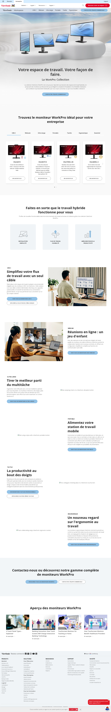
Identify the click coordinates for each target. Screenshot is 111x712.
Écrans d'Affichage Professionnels (9, 671)
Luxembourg (94, 653)
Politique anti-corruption (95, 678)
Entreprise (19, 1)
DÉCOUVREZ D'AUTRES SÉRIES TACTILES (23, 496)
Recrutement (92, 676)
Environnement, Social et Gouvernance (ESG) (99, 663)
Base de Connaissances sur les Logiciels (76, 672)
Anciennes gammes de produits (74, 674)
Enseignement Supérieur (29, 671)
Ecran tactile (26, 665)
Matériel (23, 5)
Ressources (42, 5)
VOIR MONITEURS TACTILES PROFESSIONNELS (23, 492)
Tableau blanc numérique (29, 687)
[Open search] (83, 5)
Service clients (71, 661)
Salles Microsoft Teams (28, 689)
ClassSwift (4, 689)
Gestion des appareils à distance (30, 685)
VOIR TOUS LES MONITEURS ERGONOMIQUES (83, 544)
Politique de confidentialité (47, 706)
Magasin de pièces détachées (8, 681)
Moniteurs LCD (5, 663)
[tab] (14, 133)
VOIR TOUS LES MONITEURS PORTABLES (82, 449)
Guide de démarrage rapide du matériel (76, 670)
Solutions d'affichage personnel (30, 699)
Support (106, 1)
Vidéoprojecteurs (5, 665)
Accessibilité (65, 706)
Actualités (92, 667)
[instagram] (31, 654)
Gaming (25, 697)
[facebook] (26, 654)
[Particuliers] (3, 1)
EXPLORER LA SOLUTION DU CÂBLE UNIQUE (22, 303)
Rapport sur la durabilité (95, 668)
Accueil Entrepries (27, 677)
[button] (102, 163)
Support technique (72, 663)
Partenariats (92, 680)
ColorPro (4, 677)
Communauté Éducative (29, 673)
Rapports (48, 670)
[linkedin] (36, 654)
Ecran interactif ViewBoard (7, 667)
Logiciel (32, 5)
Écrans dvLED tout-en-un (7, 669)
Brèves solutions (49, 665)
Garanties (70, 667)
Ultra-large (49, 10)
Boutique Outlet (5, 679)
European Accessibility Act (95, 682)
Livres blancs (48, 668)
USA (72, 709)
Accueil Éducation (27, 663)
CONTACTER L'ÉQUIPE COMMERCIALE (55, 94)
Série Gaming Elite (6, 675)
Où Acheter (92, 674)
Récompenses (93, 665)
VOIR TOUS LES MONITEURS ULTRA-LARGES (22, 401)
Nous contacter (71, 668)
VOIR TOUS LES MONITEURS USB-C (22, 299)
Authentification (27, 667)
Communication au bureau (29, 683)
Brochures (48, 667)
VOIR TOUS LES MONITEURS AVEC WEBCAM (83, 353)
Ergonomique (73, 10)
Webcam (41, 10)
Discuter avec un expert (96, 5)
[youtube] (33, 654)
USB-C (34, 10)
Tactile (65, 10)
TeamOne (4, 691)
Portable (57, 10)
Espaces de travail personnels (30, 681)
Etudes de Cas (49, 663)
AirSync (3, 693)
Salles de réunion (27, 679)
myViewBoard (5, 685)
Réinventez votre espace (29, 701)
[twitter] (28, 654)
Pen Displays (4, 673)
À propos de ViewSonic (94, 661)
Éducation (9, 1)
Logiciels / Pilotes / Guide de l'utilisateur (76, 665)
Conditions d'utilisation (57, 706)
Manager (3, 687)
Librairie (47, 661)
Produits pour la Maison (29, 693)
